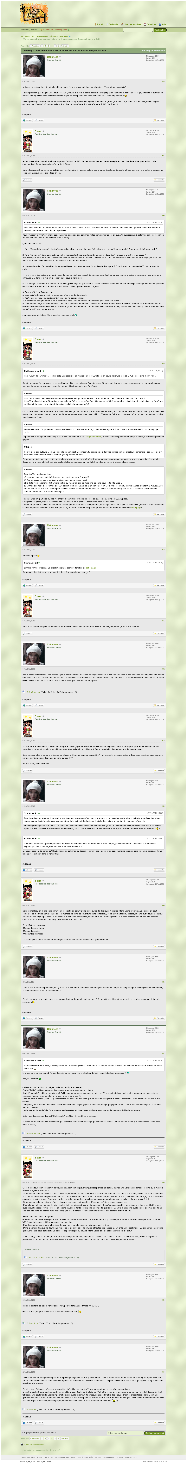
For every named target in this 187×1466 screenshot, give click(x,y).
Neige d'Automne (93, 436)
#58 (163, 1182)
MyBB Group (46, 1461)
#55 (163, 905)
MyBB (28, 1461)
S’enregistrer (61, 30)
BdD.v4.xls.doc (33, 1133)
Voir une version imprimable (34, 1444)
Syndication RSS (131, 1457)
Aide (164, 24)
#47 (163, 156)
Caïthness (52, 57)
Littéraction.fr (63, 36)
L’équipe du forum (28, 1457)
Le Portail (49, 1457)
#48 (163, 215)
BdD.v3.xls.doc (33, 692)
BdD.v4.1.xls (32, 1323)
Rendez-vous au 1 (28, 36)
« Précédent (34, 46)
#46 (163, 81)
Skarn (38, 131)
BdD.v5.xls (31, 1409)
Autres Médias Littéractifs (47, 36)
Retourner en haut (62, 1457)
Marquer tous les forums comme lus (109, 1457)
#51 (163, 621)
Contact (40, 1457)
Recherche (113, 24)
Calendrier (151, 24)
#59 (163, 1300)
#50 (163, 550)
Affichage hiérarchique (153, 50)
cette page (136, 507)
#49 (163, 364)
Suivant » (64, 46)
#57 (163, 1053)
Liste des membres (132, 24)
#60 (163, 1372)
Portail (100, 24)
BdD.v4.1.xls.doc (36, 1257)
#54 (163, 806)
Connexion (48, 30)
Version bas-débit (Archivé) (82, 1457)
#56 (163, 982)
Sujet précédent (31, 1432)
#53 (163, 741)
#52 (163, 669)
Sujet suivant (47, 1432)
